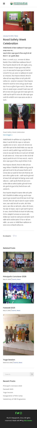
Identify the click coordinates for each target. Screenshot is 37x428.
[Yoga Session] (18, 334)
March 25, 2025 (7, 362)
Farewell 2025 (9, 308)
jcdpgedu (8, 236)
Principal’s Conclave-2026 (15, 276)
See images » (8, 135)
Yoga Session (9, 359)
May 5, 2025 (6, 310)
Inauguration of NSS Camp (13, 396)
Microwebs (28, 420)
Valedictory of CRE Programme (14, 399)
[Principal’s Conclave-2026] (18, 262)
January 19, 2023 (8, 36)
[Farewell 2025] (18, 293)
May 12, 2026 (7, 279)
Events (14, 279)
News (16, 36)
